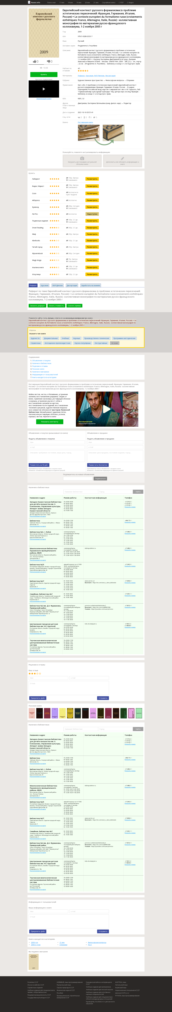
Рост (90, 945)
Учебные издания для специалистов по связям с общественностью (41, 991)
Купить (44, 74)
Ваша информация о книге (40, 908)
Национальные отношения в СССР (127, 990)
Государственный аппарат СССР (38, 998)
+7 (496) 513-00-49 (130, 548)
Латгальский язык (121, 985)
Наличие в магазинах (40, 372)
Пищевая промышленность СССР (39, 995)
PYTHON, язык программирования (127, 996)
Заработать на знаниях (90, 285)
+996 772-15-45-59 (130, 520)
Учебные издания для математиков (98, 987)
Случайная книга (108, 2)
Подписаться (100, 478)
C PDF (121, 2)
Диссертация (110, 75)
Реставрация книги (85, 122)
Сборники (63, 945)
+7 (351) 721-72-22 (130, 594)
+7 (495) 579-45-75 (130, 532)
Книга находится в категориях (44, 377)
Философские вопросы (97, 942)
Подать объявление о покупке (42, 439)
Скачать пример (74, 306)
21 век (96, 2)
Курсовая (89, 75)
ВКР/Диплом (99, 75)
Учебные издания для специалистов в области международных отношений (99, 998)
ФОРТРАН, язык (120, 982)
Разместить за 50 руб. (39, 465)
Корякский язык (120, 988)
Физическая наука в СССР (66, 990)
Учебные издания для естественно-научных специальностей (98, 993)
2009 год (34, 942)
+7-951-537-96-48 (130, 624)
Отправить (103, 698)
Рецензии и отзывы (40, 366)
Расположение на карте (38, 516)
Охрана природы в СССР (65, 988)
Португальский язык (64, 985)
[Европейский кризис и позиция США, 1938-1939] (93, 713)
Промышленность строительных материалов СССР (68, 997)
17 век (61, 2)
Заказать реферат (37, 306)
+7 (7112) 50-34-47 (130, 502)
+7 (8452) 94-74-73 (130, 581)
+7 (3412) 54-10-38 (130, 564)
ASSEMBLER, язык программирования (70, 982)
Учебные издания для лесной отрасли (99, 990)
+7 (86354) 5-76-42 (130, 625)
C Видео (130, 2)
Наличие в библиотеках (41, 363)
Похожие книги (38, 369)
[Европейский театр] (100, 713)
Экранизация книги (43, 99)
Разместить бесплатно (98, 465)
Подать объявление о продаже (100, 439)
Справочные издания (35, 988)
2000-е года (35, 945)
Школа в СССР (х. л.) (122, 993)
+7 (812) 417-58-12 (130, 605)
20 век (87, 2)
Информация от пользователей (45, 374)
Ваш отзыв (33, 670)
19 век (78, 2)
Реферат (81, 75)
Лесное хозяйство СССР (35, 985)
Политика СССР (32, 982)
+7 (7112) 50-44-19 (130, 503)
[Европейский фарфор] (131, 713)
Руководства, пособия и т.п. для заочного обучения (100, 1003)
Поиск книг (51, 2)
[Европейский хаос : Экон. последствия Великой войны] (39, 713)
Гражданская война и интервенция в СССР (99, 983)
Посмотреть (92, 179)
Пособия (60, 993)
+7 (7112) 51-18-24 (130, 505)
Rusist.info (35, 2)
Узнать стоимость (56, 306)
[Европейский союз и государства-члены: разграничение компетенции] (139, 713)
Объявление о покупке (41, 360)
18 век (70, 2)
